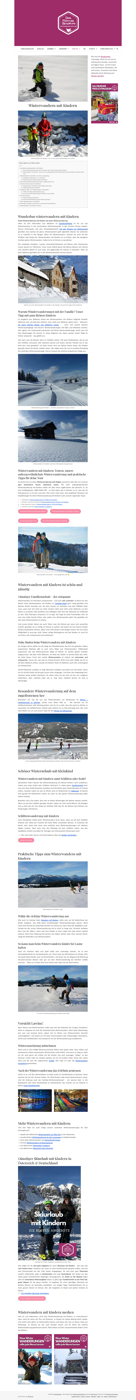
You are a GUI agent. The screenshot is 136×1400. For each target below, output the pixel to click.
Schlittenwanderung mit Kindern (31, 187)
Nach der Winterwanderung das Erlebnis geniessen (36, 199)
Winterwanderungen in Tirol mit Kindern (49, 504)
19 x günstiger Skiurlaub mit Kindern (35, 1293)
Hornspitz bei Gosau (52, 1140)
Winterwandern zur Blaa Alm (49, 1135)
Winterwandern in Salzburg (43, 507)
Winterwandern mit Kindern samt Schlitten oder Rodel (37, 186)
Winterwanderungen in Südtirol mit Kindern (43, 500)
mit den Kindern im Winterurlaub (73, 229)
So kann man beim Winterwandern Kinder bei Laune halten (38, 193)
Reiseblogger (105, 57)
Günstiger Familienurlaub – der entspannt (34, 178)
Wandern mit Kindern (50, 920)
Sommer (50, 49)
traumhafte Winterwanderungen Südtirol (33, 511)
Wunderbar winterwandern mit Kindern (31, 168)
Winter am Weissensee (63, 711)
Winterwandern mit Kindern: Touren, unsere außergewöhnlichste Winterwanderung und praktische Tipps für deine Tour (53, 173)
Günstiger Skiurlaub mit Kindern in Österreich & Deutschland (37, 203)
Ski (84, 49)
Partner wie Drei (97, 76)
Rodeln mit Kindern (69, 835)
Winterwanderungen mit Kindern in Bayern (65, 511)
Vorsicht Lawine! (25, 195)
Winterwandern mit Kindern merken (30, 205)
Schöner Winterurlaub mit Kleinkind (30, 184)
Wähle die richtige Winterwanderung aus (34, 192)
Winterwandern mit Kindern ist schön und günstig (34, 176)
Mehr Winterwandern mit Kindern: (30, 201)
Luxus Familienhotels (32, 1086)
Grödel (51, 1061)
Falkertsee (75, 791)
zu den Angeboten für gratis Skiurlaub (32, 1298)
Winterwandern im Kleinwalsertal (40, 1143)
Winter (75, 49)
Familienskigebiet (65, 224)
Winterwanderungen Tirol (28, 521)
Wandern (63, 49)
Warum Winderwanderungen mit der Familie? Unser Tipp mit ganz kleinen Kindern (45, 170)
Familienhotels (106, 49)
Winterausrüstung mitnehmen (31, 197)
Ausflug (40, 49)
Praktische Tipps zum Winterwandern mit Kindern (34, 190)
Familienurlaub (27, 49)
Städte (92, 49)
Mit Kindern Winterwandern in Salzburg (55, 521)
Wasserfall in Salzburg (41, 1146)
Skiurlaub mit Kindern (112, 1394)
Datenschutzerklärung (79, 1394)
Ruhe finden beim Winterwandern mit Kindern (35, 180)
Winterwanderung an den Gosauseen (46, 1137)
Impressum (94, 1394)
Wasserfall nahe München (43, 1148)
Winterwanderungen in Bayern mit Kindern (55, 502)
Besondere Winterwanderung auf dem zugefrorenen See (37, 182)
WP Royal (30, 1396)
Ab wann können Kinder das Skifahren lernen (38, 325)
